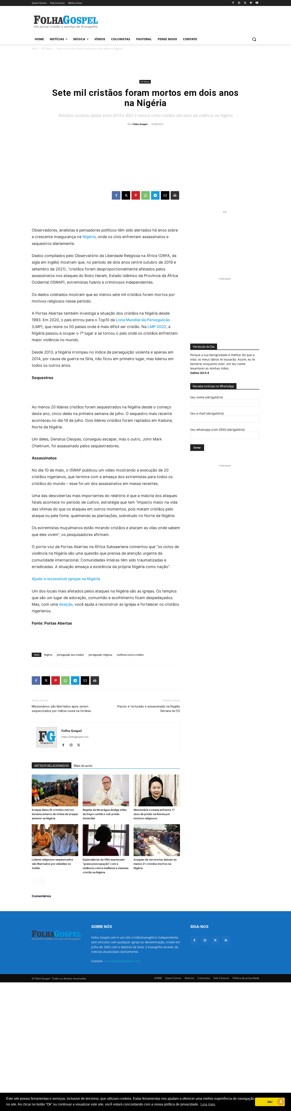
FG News (47, 48)
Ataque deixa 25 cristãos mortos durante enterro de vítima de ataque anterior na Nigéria (55, 814)
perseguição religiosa (100, 654)
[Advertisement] (177, 21)
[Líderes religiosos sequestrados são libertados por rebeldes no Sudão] (55, 840)
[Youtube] (256, 3)
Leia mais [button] (207, 1104)
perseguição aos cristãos (70, 654)
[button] (254, 39)
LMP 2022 (157, 326)
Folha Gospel (140, 124)
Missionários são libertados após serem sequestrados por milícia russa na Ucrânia (61, 709)
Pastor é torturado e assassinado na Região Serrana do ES (148, 709)
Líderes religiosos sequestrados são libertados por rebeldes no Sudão (52, 864)
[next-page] (41, 881)
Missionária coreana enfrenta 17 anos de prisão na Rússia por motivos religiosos (154, 814)
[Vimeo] (250, 3)
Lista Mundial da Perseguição (143, 320)
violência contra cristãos (130, 654)
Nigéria (89, 236)
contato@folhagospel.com (122, 961)
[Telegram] (155, 195)
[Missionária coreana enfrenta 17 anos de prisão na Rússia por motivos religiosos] (157, 790)
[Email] (165, 195)
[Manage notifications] (281, 1101)
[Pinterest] (135, 195)
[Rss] (226, 940)
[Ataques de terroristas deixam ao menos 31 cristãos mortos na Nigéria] (157, 840)
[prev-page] (34, 881)
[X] (245, 3)
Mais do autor (83, 765)
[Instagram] (239, 3)
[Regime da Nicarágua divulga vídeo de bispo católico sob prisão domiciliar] (106, 790)
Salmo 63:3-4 (199, 373)
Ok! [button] (269, 1102)
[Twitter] (215, 940)
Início (35, 48)
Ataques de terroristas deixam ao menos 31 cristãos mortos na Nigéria (155, 864)
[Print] (175, 195)
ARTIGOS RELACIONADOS (51, 765)
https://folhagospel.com (75, 736)
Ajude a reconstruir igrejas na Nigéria (66, 579)
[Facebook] (233, 3)
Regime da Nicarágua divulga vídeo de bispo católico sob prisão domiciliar (105, 814)
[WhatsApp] (145, 195)
